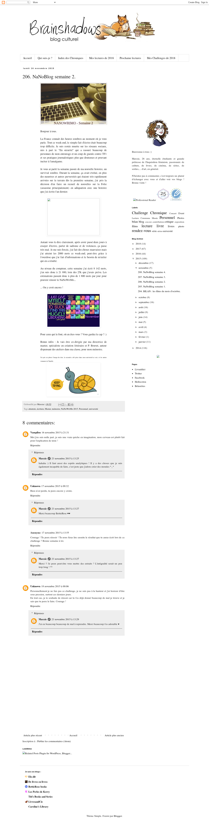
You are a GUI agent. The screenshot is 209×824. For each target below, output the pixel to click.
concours (148, 222)
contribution (158, 221)
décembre (144, 262)
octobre (143, 297)
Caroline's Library (38, 806)
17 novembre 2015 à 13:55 (55, 532)
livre (160, 225)
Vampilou (35, 432)
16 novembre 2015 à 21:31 (55, 432)
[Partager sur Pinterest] (72, 404)
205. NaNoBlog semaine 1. (152, 286)
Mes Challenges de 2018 (161, 58)
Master (48, 408)
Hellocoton (140, 381)
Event (181, 213)
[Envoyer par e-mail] (59, 404)
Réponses (39, 452)
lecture (147, 225)
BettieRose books (37, 786)
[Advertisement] (73, 708)
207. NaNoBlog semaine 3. (152, 277)
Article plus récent (32, 735)
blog (141, 221)
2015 (139, 258)
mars (141, 331)
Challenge (140, 212)
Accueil (27, 58)
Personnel (83, 408)
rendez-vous (141, 230)
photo (181, 226)
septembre (144, 302)
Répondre (35, 445)
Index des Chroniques (70, 58)
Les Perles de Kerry (39, 791)
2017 (139, 248)
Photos (180, 218)
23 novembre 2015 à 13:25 (65, 458)
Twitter (138, 373)
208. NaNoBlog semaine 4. (152, 272)
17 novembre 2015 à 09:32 (55, 486)
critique (169, 221)
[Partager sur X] (66, 404)
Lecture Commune (141, 218)
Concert (173, 213)
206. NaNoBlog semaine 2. (152, 281)
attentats (32, 408)
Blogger (118, 815)
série (154, 231)
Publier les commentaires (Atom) (54, 741)
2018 (139, 243)
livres (171, 226)
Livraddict (140, 369)
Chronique (158, 212)
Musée (155, 218)
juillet (142, 312)
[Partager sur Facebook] (69, 404)
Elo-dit (32, 776)
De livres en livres (38, 781)
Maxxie (43, 458)
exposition (179, 221)
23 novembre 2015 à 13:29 (65, 619)
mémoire (56, 408)
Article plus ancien (114, 735)
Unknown (35, 486)
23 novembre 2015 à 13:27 (65, 508)
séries (159, 231)
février (142, 336)
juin (141, 317)
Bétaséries (140, 386)
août (141, 307)
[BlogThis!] (62, 404)
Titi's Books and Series (40, 796)
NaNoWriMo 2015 (69, 408)
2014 (139, 347)
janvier (142, 341)
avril (141, 327)
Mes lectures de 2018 (101, 58)
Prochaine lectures (130, 58)
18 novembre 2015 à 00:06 (55, 586)
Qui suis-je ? (45, 58)
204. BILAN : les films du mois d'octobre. (159, 291)
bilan (135, 221)
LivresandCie (35, 801)
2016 (139, 253)
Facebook (140, 377)
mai (141, 321)
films (135, 226)
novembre (144, 267)
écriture (40, 408)
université (93, 408)
